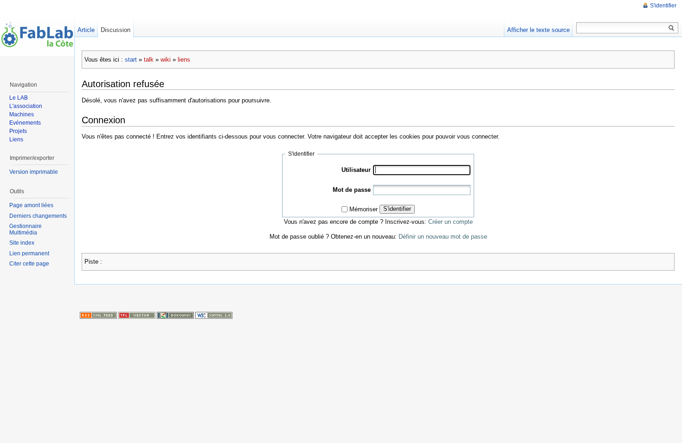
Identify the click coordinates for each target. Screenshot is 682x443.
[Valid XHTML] (213, 315)
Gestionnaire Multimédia (25, 229)
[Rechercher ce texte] (671, 28)
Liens (16, 139)
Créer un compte (450, 221)
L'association (25, 106)
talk (149, 59)
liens (184, 59)
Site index (21, 243)
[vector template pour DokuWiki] (136, 315)
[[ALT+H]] (37, 37)
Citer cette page (29, 263)
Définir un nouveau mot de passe (443, 236)
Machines (21, 114)
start (131, 59)
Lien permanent (29, 253)
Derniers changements (38, 216)
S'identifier (397, 208)
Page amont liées (31, 205)
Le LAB (18, 98)
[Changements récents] (98, 315)
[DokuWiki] (175, 315)
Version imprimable (33, 172)
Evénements (25, 123)
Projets (18, 131)
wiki (166, 59)
